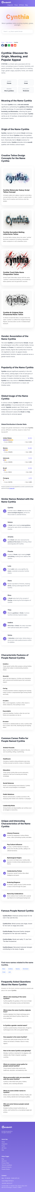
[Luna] (17, 569)
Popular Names (6, 1169)
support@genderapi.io (8, 1180)
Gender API (11, 488)
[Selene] (17, 525)
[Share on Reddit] (15, 45)
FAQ (3, 1150)
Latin (9, 972)
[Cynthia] (17, 511)
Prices (16, 5)
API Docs (21, 5)
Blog (26, 5)
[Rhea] (17, 598)
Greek (3, 972)
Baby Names (9, 42)
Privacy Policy (5, 1163)
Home (2, 42)
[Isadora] (17, 625)
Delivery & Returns (6, 1167)
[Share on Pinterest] (12, 45)
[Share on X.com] (6, 45)
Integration (10, 5)
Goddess (10, 968)
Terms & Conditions (7, 1165)
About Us (4, 1161)
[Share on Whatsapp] (9, 45)
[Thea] (17, 612)
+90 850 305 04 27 (7, 1183)
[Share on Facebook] (2, 45)
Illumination (26, 968)
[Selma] (17, 638)
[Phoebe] (17, 555)
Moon (3, 968)
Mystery (18, 968)
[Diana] (17, 584)
